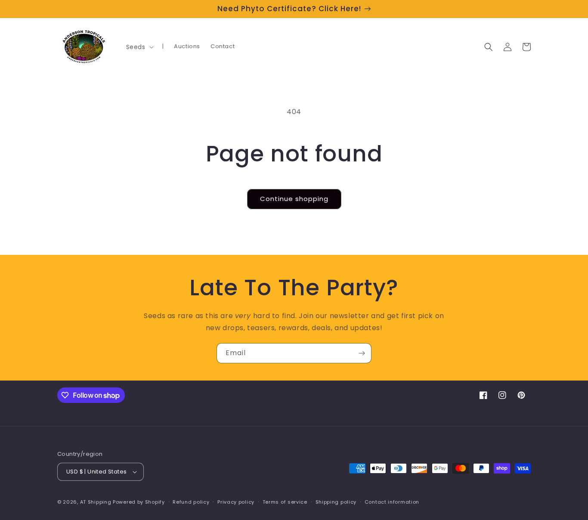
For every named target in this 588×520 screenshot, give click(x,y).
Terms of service (285, 501)
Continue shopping (294, 198)
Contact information (392, 501)
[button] (139, 47)
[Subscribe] (361, 353)
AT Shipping (95, 501)
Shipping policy (336, 501)
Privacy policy (235, 501)
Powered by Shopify (139, 501)
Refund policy (191, 501)
